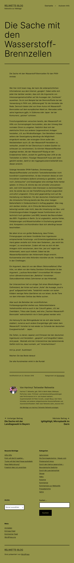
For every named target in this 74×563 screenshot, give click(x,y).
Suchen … (43, 500)
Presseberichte (45, 489)
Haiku (41, 477)
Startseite (49, 6)
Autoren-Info (64, 6)
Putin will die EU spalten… (14, 458)
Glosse (41, 473)
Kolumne (42, 480)
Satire (41, 492)
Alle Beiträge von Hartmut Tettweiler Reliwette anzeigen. (39, 407)
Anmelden (8, 528)
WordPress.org (10, 537)
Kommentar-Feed (11, 534)
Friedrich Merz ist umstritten (15, 467)
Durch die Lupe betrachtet (49, 470)
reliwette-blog (14, 5)
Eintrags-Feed (10, 531)
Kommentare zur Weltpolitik (49, 486)
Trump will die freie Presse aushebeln (19, 461)
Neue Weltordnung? (12, 464)
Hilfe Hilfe (8, 455)
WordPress (25, 554)
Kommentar (61, 376)
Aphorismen (43, 455)
